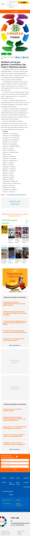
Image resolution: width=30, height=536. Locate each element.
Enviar (15, 469)
